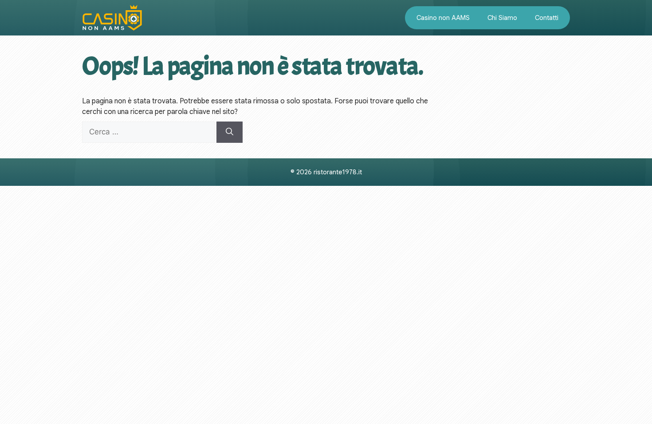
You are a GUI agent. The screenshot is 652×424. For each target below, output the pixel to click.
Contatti (546, 18)
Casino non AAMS (443, 18)
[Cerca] (229, 132)
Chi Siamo (502, 18)
